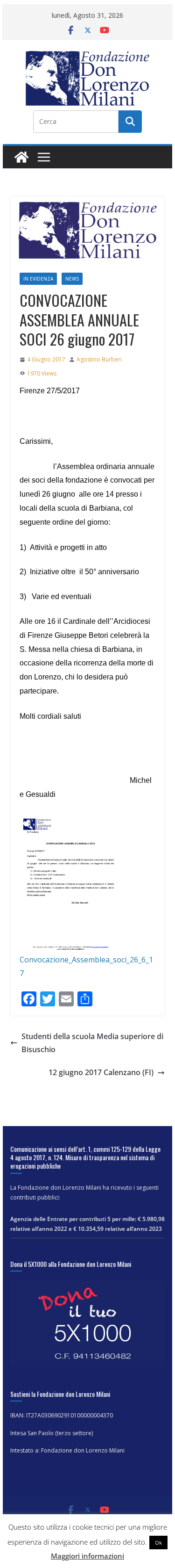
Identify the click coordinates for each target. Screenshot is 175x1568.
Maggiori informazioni (87, 1556)
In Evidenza (38, 278)
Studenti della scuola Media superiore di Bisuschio (92, 1043)
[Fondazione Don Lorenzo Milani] (21, 157)
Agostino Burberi (99, 359)
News (72, 278)
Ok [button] (158, 1542)
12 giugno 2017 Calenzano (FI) (101, 1072)
